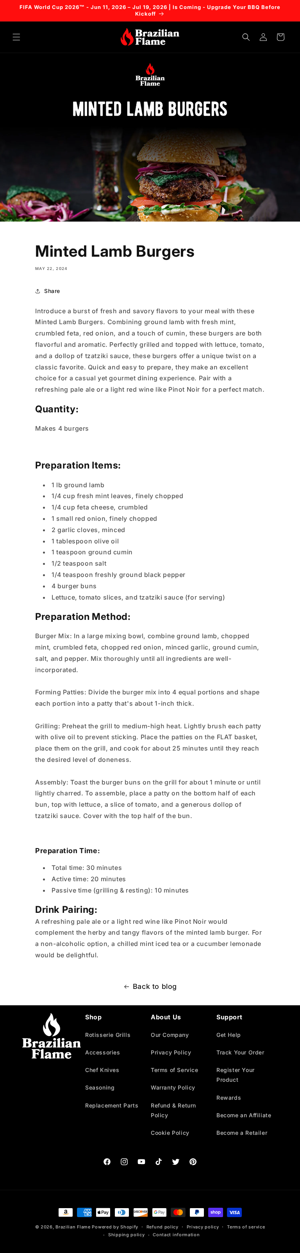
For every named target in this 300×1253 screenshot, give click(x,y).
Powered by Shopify (115, 1227)
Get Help (228, 1034)
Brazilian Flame (73, 1227)
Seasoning (99, 1087)
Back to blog (155, 986)
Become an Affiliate (243, 1115)
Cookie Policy (170, 1132)
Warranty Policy (173, 1087)
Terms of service (246, 1227)
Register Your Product (235, 1075)
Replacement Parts (111, 1105)
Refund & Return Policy (173, 1110)
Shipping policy (126, 1234)
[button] (16, 37)
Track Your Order (240, 1052)
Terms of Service (174, 1070)
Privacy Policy (171, 1052)
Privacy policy (203, 1227)
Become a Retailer (241, 1132)
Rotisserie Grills (107, 1034)
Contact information (176, 1234)
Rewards (228, 1097)
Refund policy (162, 1227)
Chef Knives (102, 1070)
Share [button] (52, 291)
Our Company (170, 1034)
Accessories (102, 1052)
